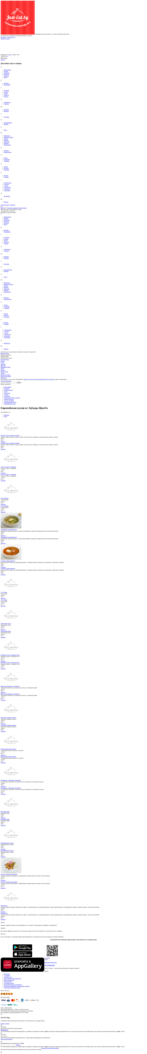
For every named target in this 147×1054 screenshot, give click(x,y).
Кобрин (6, 124)
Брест (5, 77)
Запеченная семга (6, 623)
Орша (5, 158)
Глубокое (6, 90)
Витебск (6, 83)
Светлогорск (7, 183)
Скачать (7, 1023)
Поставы (6, 170)
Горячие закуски (9, 399)
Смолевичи (7, 187)
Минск (6, 139)
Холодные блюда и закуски (12, 397)
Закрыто (12, 205)
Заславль (6, 117)
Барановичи (7, 70)
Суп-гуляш (4, 592)
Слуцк (6, 186)
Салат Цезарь (4, 498)
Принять (43, 1048)
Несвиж (6, 150)
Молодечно (7, 145)
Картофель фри (5, 811)
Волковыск (7, 84)
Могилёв (6, 142)
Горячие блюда (8, 390)
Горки (6, 93)
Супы (5, 391)
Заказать (3, 441)
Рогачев (6, 177)
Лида (5, 130)
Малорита (7, 135)
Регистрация (23, 208)
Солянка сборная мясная (8, 561)
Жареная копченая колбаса (8, 749)
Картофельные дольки (7, 843)
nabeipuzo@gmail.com (50, 962)
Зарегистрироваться (13, 208)
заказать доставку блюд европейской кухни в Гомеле (38, 379)
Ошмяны (6, 161)
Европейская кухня (9, 404)
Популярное (7, 387)
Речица (6, 175)
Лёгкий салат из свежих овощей (10, 435)
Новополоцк (7, 152)
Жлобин (6, 109)
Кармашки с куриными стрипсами (11, 780)
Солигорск (7, 190)
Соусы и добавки (9, 401)
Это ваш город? (5, 205)
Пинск (6, 166)
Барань (6, 71)
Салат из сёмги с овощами (8, 467)
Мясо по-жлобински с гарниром (10, 686)
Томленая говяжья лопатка (8, 717)
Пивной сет (4, 905)
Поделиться (4, 1030)
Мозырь (6, 143)
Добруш (6, 104)
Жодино (6, 111)
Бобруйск (7, 73)
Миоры (6, 140)
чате (10, 54)
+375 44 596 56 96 (49, 965)
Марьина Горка (8, 137)
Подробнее (55, 1048)
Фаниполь (7, 196)
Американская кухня (10, 402)
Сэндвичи (7, 396)
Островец (7, 159)
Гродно (6, 96)
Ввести (18, 1045)
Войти (2, 208)
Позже (2, 1023)
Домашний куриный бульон (9, 529)
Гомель (6, 92)
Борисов (6, 74)
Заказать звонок (5, 38)
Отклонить (49, 1048)
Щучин (6, 202)
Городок (6, 95)
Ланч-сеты (7, 393)
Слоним (6, 184)
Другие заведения (6, 381)
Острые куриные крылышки (9, 874)
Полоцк (6, 168)
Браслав (6, 76)
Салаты (6, 394)
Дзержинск (7, 102)
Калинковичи (8, 122)
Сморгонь (7, 189)
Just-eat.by (47, 958)
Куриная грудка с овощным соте (10, 655)
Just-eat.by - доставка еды (8, 37)
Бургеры (6, 388)
